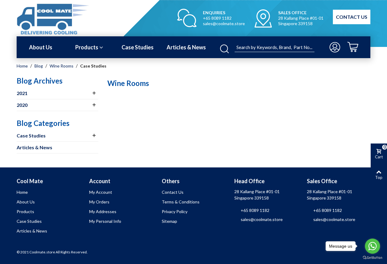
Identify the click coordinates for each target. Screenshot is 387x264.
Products (86, 47)
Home (22, 192)
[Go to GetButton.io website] (372, 258)
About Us (40, 47)
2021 (22, 93)
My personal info (105, 221)
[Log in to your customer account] (335, 47)
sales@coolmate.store (224, 23)
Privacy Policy (174, 211)
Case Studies (138, 47)
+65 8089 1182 (217, 18)
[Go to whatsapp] (372, 246)
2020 (22, 105)
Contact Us (351, 17)
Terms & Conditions (181, 201)
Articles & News (186, 47)
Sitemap (169, 221)
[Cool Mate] (64, 18)
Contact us (173, 192)
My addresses (102, 211)
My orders (99, 201)
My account (100, 192)
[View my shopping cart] (357, 47)
